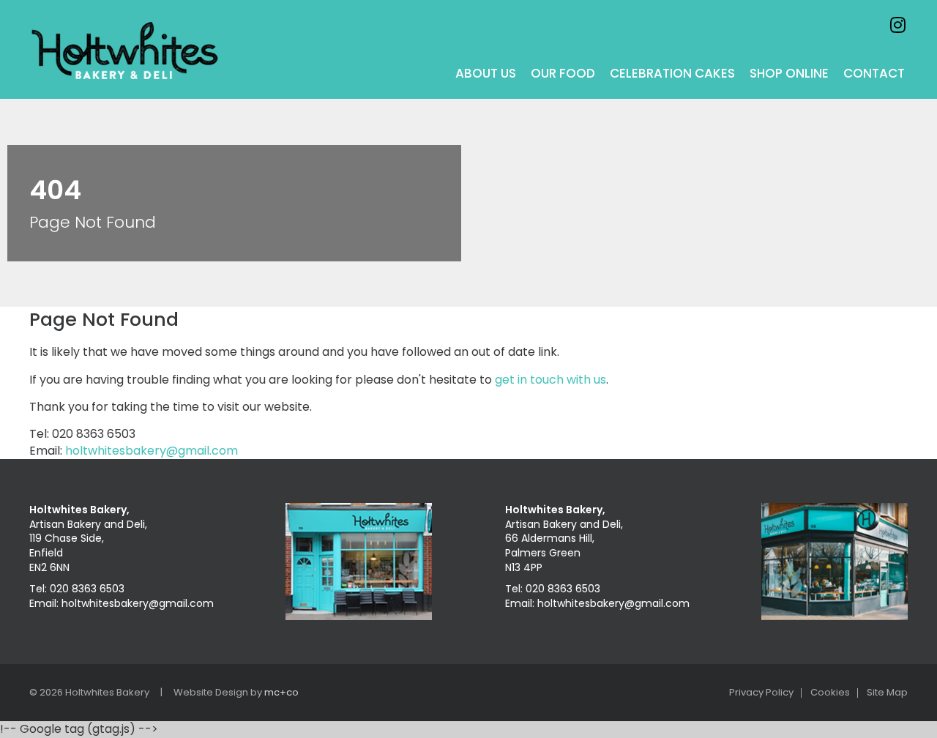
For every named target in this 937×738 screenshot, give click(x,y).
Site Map (887, 692)
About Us (485, 73)
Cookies (830, 692)
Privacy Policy (761, 692)
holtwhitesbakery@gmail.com (151, 450)
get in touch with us (550, 379)
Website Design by (236, 692)
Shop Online (789, 73)
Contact (874, 73)
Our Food (563, 73)
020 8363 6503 (87, 588)
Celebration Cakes (672, 73)
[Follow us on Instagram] (897, 25)
